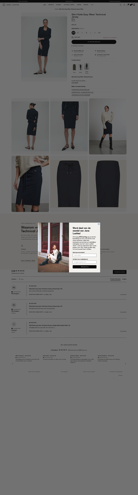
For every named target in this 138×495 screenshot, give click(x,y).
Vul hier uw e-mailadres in (80, 259)
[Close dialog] (99, 224)
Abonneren (84, 267)
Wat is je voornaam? (79, 252)
